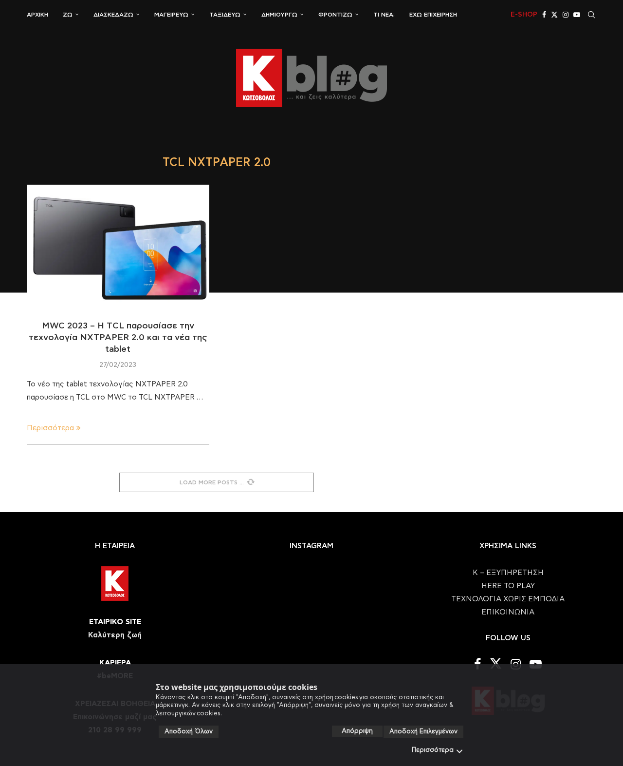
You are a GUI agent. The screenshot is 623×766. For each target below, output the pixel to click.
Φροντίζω (335, 15)
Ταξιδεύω (224, 15)
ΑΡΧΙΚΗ (37, 15)
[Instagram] (565, 14)
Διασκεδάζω (113, 15)
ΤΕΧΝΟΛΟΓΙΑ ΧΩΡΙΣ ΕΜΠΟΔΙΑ (508, 599)
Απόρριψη (357, 731)
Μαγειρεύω (171, 15)
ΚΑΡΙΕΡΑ (115, 663)
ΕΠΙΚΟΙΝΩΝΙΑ (507, 612)
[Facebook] (544, 14)
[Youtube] (576, 14)
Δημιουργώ (279, 15)
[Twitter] (554, 14)
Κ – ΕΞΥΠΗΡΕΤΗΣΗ (508, 572)
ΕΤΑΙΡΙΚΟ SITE (115, 622)
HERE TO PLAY (508, 586)
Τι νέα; (384, 15)
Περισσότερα (433, 750)
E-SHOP (524, 14)
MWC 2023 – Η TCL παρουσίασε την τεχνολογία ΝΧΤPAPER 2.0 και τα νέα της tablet (118, 338)
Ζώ (68, 15)
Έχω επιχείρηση (433, 15)
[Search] (591, 14)
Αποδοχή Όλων (189, 731)
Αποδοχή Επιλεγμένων (423, 731)
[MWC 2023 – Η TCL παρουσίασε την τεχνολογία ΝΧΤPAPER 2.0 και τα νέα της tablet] (118, 245)
